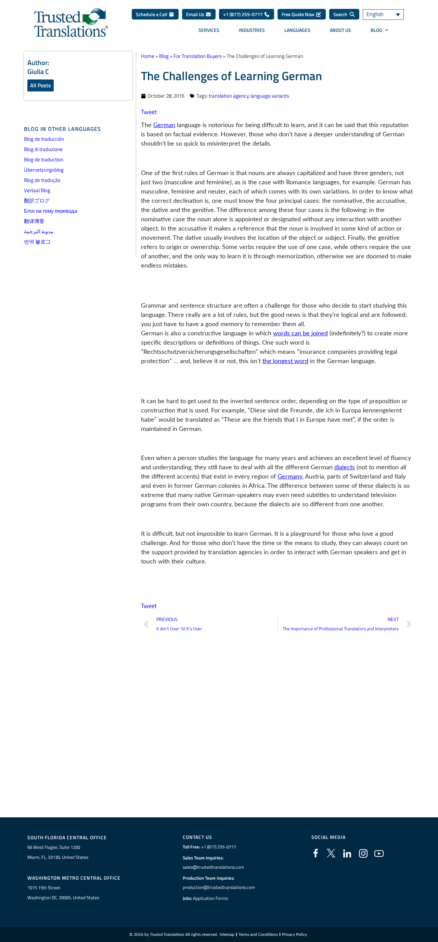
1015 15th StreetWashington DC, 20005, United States (63, 892)
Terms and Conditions (258, 934)
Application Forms (210, 898)
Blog (376, 30)
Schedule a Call (152, 14)
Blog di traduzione (43, 149)
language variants (269, 96)
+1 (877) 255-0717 (243, 14)
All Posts (40, 85)
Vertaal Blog (37, 190)
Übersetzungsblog (44, 170)
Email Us (195, 14)
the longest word (285, 361)
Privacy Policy (294, 934)
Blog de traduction (43, 159)
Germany (290, 477)
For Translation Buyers (197, 56)
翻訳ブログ (37, 200)
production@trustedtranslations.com (219, 887)
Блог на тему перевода (50, 211)
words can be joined (300, 334)
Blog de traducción (44, 139)
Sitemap (227, 934)
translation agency (228, 96)
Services (208, 30)
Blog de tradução (42, 180)
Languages (297, 30)
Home (147, 56)
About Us (340, 30)
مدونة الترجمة (38, 231)
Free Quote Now (298, 14)
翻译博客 (34, 221)
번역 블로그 (37, 242)
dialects (344, 467)
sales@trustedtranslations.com (213, 867)
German (164, 125)
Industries (252, 30)
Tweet (149, 111)
